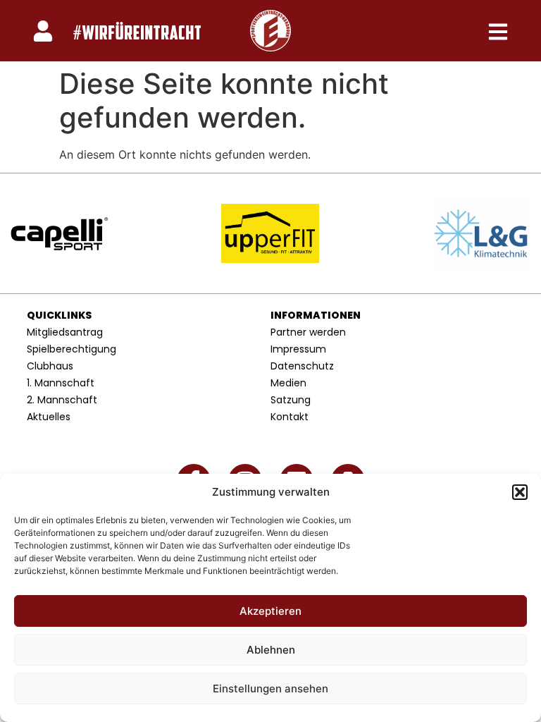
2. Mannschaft (62, 400)
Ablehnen (271, 649)
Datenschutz (302, 366)
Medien (288, 383)
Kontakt (289, 417)
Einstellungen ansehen (270, 688)
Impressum (298, 349)
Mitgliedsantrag (65, 332)
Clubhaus (50, 366)
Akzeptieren (270, 611)
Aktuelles (48, 417)
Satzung (290, 400)
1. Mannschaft (60, 383)
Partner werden (308, 332)
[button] (520, 492)
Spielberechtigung (71, 349)
